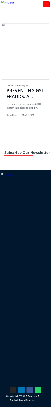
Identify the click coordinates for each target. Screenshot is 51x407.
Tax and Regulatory (17, 85)
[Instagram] (13, 390)
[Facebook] (29, 390)
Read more (32, 121)
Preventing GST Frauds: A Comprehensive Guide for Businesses (25, 93)
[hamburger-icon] (46, 4)
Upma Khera (12, 115)
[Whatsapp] (38, 390)
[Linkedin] (21, 390)
